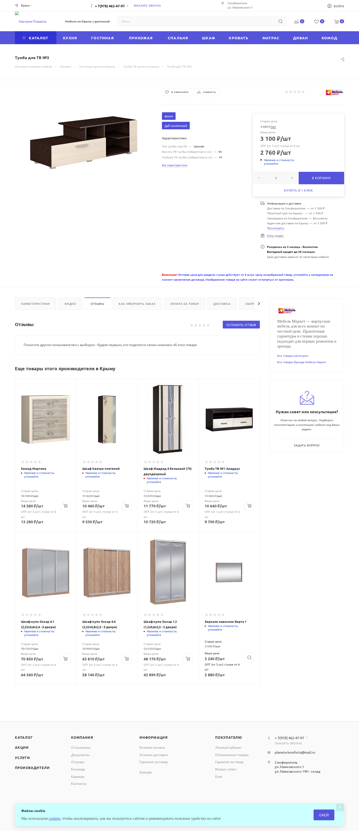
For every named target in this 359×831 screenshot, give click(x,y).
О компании (80, 747)
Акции (22, 747)
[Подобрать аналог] (249, 657)
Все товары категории (292, 356)
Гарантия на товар (153, 761)
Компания (82, 737)
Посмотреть (275, 228)
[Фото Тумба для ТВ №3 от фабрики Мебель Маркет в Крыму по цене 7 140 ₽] (84, 142)
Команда (78, 769)
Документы (80, 754)
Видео (70, 304)
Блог (219, 776)
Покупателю (228, 737)
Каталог (24, 737)
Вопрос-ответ (226, 769)
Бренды (145, 772)
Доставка (221, 304)
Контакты (78, 783)
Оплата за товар (184, 304)
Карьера (77, 776)
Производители (32, 767)
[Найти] (280, 21)
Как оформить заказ (137, 304)
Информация (153, 737)
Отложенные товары (232, 754)
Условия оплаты (152, 747)
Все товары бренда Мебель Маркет (302, 362)
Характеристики (35, 304)
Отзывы (97, 304)
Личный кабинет (228, 747)
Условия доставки (153, 754)
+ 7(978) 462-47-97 (110, 6)
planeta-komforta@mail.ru (295, 752)
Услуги (22, 757)
